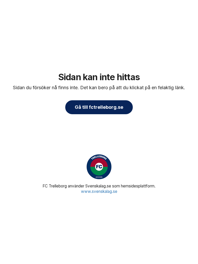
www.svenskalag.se (99, 191)
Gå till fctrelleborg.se (99, 107)
